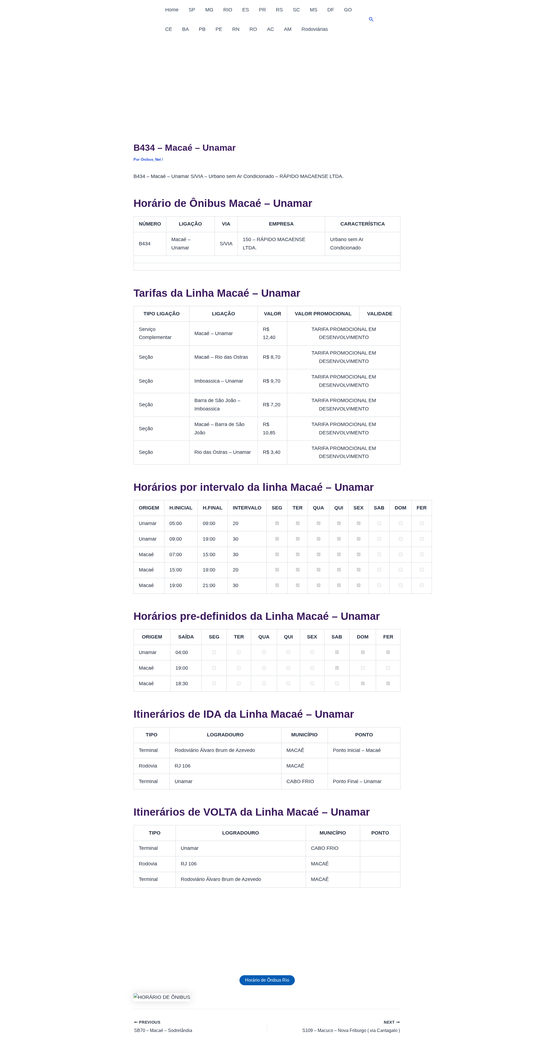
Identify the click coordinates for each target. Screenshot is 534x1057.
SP (192, 10)
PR (262, 10)
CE (168, 29)
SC (296, 10)
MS (313, 10)
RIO (227, 10)
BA (185, 29)
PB (202, 29)
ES (245, 10)
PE (219, 29)
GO (348, 10)
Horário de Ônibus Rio (267, 980)
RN (235, 29)
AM (287, 29)
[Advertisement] (267, 81)
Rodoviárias (314, 29)
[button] (371, 19)
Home (172, 10)
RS (279, 10)
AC (270, 29)
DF (330, 10)
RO (253, 29)
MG (209, 10)
